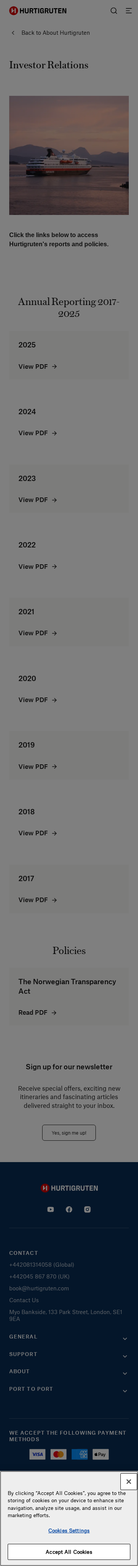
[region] (69, 1518)
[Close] (128, 1481)
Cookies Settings (69, 1530)
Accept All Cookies (69, 1551)
